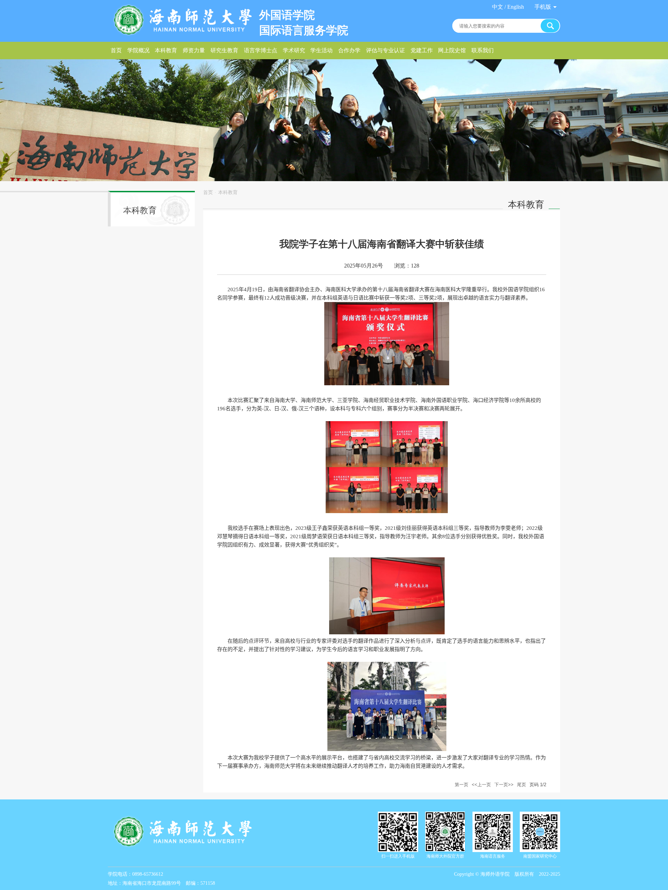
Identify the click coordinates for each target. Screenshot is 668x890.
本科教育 (166, 50)
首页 (116, 50)
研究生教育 (224, 50)
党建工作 (422, 50)
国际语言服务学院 (303, 30)
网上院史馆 (452, 50)
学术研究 (294, 50)
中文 (497, 7)
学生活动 (321, 50)
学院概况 (138, 50)
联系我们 (482, 50)
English (515, 7)
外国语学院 (287, 15)
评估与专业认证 (385, 50)
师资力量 (194, 50)
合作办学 (349, 50)
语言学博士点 (260, 50)
